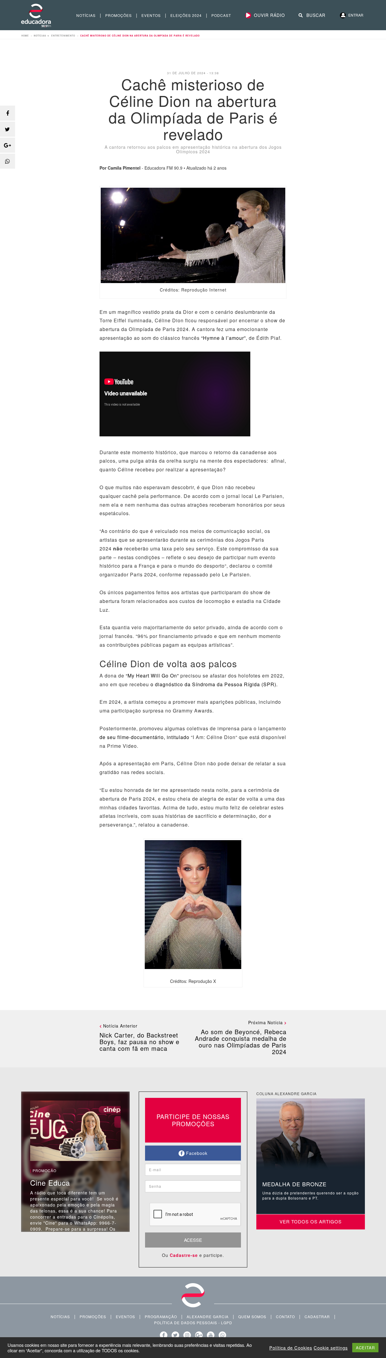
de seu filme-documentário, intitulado (144, 737)
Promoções (118, 15)
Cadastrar (317, 1316)
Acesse (193, 1240)
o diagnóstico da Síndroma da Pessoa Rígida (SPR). (213, 684)
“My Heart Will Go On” (152, 675)
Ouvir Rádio (269, 15)
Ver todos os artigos (311, 1221)
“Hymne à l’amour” (223, 337)
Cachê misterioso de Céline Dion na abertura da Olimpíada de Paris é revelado (140, 35)
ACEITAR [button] (365, 1347)
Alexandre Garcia (208, 1316)
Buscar (315, 15)
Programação (161, 1316)
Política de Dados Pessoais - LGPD (193, 1322)
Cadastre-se (184, 1255)
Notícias (86, 15)
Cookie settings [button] (331, 1347)
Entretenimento (63, 35)
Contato (285, 1316)
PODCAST (221, 15)
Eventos (151, 15)
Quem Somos (252, 1316)
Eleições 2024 (186, 15)
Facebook (196, 1153)
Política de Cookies (290, 1347)
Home (25, 35)
